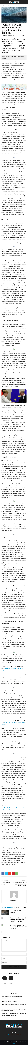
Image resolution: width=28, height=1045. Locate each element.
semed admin (6, 35)
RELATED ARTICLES (7, 907)
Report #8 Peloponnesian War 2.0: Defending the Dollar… (13, 1005)
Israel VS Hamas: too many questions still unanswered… (11, 997)
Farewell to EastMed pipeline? (9, 1001)
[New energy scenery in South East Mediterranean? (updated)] (5, 926)
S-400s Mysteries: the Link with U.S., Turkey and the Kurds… (21, 884)
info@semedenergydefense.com (14, 1034)
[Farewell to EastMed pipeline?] (5, 912)
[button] (26, 2)
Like (4, 976)
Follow (11, 976)
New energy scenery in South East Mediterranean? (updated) (18, 926)
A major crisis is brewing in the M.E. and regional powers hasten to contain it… (13, 1014)
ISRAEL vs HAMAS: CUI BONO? (7, 883)
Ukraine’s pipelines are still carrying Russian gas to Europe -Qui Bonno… (18, 919)
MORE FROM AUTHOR (20, 907)
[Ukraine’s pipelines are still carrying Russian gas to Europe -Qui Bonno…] (5, 919)
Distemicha (14, 1043)
